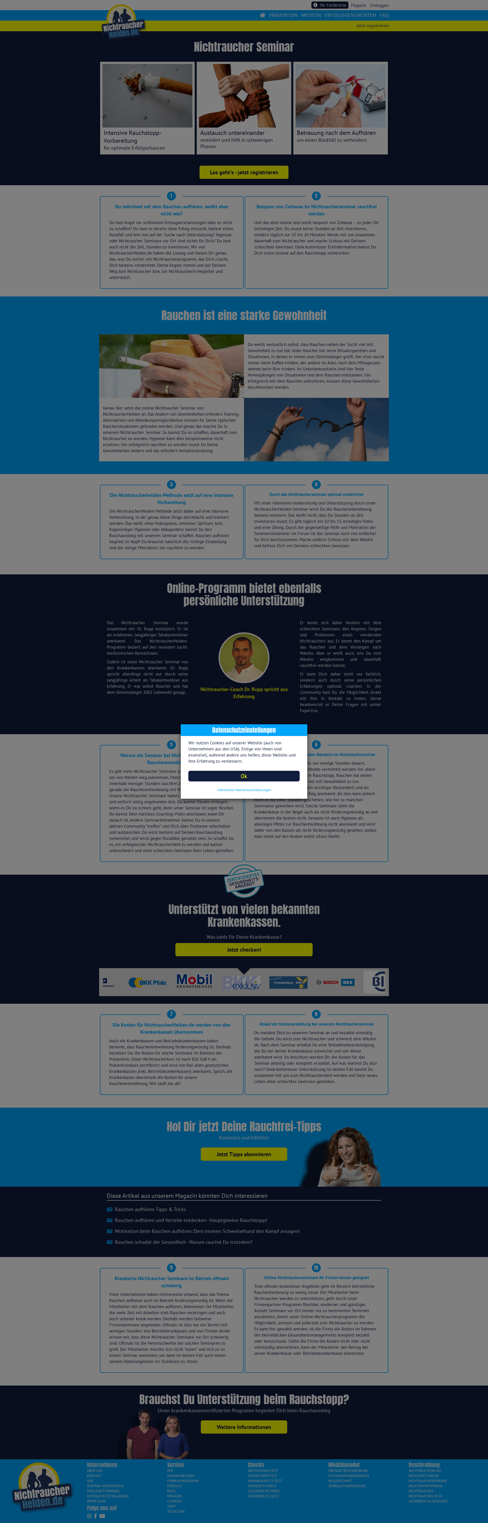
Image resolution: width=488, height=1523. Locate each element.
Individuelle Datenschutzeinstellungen (244, 790)
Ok (244, 776)
